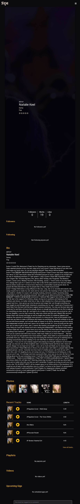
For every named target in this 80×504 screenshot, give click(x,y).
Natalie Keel (27, 104)
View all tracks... (68, 447)
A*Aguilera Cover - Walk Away (37, 409)
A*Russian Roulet (33, 433)
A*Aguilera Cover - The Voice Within (39, 417)
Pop (20, 110)
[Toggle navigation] (75, 3)
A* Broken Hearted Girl (34, 441)
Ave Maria (30, 425)
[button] (18, 409)
